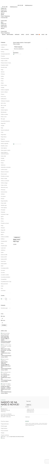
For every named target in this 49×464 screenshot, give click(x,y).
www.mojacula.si (30, 411)
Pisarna (2, 94)
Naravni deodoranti (5, 130)
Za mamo (3, 270)
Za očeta (3, 272)
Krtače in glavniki (4, 143)
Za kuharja (3, 290)
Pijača (2, 162)
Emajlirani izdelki (4, 65)
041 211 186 (20, 5)
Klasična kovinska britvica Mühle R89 (5, 336)
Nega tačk (3, 230)
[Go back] (2, 36)
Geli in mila (3, 103)
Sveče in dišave (4, 92)
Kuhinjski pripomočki (5, 53)
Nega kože (3, 123)
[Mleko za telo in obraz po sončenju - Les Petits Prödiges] (6, 346)
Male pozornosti (4, 283)
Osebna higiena (4, 109)
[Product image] (17, 188)
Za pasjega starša (4, 268)
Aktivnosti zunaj (4, 187)
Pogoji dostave (4, 428)
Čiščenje (3, 74)
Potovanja (3, 189)
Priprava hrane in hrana (6, 62)
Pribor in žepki (4, 178)
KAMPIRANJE (4, 44)
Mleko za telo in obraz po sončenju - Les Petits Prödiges (6, 350)
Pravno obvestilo (4, 430)
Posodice (3, 56)
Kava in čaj (3, 96)
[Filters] (1, 440)
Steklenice (3, 165)
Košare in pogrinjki (5, 89)
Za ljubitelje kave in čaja (6, 281)
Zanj (2, 288)
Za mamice (3, 196)
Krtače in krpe (4, 85)
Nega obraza (3, 136)
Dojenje (2, 198)
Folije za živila (4, 185)
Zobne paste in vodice (5, 150)
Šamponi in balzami (5, 141)
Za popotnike (3, 279)
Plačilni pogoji (4, 426)
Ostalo (2, 83)
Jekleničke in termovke (6, 167)
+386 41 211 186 (30, 409)
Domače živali (4, 67)
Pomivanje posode (5, 58)
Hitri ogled (14, 234)
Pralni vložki (3, 203)
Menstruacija (3, 112)
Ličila (2, 132)
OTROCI (3, 194)
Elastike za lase (4, 145)
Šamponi (3, 227)
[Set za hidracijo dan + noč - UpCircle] (6, 372)
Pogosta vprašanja (5, 435)
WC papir (3, 118)
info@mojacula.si (28, 5)
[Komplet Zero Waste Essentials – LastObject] (6, 384)
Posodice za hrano (5, 176)
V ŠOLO (2, 47)
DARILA (2, 238)
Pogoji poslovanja (5, 423)
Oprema (2, 71)
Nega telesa (3, 134)
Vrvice (2, 243)
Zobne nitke (3, 156)
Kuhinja (2, 51)
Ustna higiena (4, 148)
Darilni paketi (4, 263)
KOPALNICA (3, 98)
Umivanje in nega (4, 214)
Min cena (3, 316)
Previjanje (3, 209)
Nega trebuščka (4, 200)
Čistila (2, 78)
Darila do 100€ (4, 254)
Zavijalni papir (4, 245)
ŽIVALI (2, 218)
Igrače (2, 216)
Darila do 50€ (4, 259)
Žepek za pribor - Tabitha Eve (4, 362)
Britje (2, 127)
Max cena (3, 320)
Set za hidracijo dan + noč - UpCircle (5, 375)
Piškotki (2, 432)
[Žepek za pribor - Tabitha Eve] (6, 359)
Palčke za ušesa (4, 114)
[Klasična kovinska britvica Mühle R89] (6, 333)
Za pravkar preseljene (5, 277)
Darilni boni (3, 261)
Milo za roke (3, 105)
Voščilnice (3, 250)
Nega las (3, 139)
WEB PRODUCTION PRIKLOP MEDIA (17, 436)
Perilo (2, 80)
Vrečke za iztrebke (5, 236)
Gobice (2, 76)
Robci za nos (3, 116)
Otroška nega (4, 205)
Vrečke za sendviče (5, 180)
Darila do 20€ (4, 256)
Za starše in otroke (5, 274)
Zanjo (2, 286)
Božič (2, 265)
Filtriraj (4, 325)
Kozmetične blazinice (5, 121)
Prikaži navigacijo (18, 46)
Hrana (2, 221)
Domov (14, 42)
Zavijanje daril (4, 241)
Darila (2, 252)
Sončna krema (4, 191)
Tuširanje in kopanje (5, 101)
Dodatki (2, 87)
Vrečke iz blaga (4, 182)
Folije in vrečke (4, 60)
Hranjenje (3, 212)
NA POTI (3, 160)
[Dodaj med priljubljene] (17, 234)
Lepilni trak (3, 247)
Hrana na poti (4, 174)
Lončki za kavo (4, 169)
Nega (2, 69)
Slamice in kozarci (5, 171)
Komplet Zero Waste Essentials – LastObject (6, 387)
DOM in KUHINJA (5, 49)
